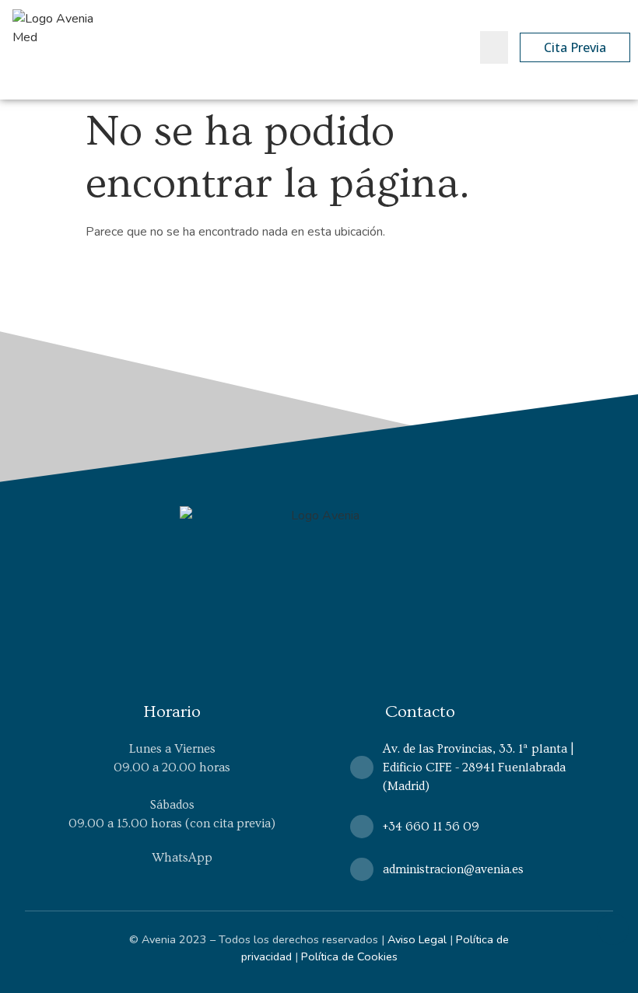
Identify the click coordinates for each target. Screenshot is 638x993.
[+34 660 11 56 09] (361, 826)
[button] (494, 47)
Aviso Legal (417, 939)
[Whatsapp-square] (426, 48)
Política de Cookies (349, 956)
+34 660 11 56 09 (431, 827)
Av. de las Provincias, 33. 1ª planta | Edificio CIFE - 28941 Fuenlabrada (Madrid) (478, 767)
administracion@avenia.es (453, 869)
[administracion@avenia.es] (361, 869)
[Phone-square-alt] (454, 48)
